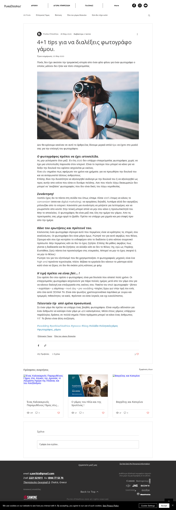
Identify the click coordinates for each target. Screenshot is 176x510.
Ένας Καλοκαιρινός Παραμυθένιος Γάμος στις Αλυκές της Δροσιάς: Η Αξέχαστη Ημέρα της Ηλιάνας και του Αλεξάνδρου (42, 403)
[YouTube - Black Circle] (146, 5)
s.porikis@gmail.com (42, 473)
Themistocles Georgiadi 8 (36, 482)
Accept (164, 505)
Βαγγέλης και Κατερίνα (129, 401)
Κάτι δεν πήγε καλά (100, 15)
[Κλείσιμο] (172, 505)
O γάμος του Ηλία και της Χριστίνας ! (86, 403)
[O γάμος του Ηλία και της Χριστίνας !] (88, 386)
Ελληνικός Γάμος (43, 15)
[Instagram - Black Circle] (140, 5)
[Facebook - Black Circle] (134, 5)
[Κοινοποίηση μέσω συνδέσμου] (45, 345)
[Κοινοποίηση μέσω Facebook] (38, 345)
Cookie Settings (148, 505)
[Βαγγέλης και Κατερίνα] (132, 386)
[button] (149, 15)
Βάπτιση (58, 15)
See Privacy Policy (111, 505)
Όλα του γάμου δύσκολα (76, 15)
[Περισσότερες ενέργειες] (137, 34)
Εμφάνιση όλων (146, 369)
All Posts (27, 15)
